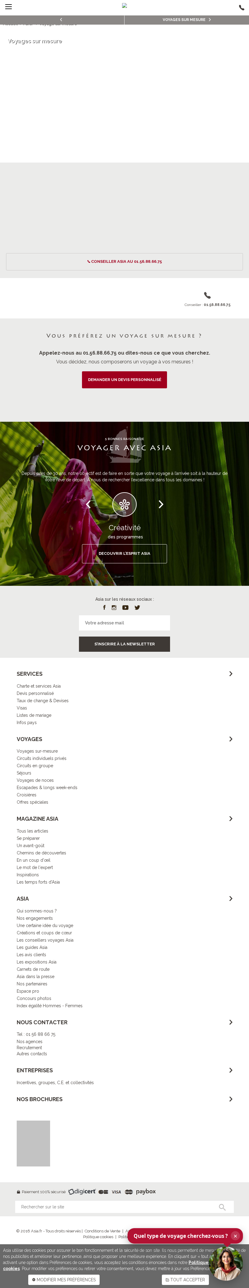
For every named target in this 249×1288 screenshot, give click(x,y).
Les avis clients (31, 954)
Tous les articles (32, 831)
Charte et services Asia (39, 686)
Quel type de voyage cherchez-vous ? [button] (185, 1235)
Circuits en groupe (35, 765)
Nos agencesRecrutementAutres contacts (32, 1047)
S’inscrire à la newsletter (124, 644)
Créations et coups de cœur (44, 932)
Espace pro (28, 991)
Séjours (24, 773)
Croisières (26, 794)
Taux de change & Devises (43, 700)
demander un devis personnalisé (124, 379)
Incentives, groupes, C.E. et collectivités (55, 1082)
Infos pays (27, 722)
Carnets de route (33, 969)
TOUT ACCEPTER (187, 1279)
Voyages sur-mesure (37, 751)
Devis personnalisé (35, 693)
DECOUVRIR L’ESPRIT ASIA (124, 553)
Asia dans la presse (35, 976)
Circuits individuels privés (42, 758)
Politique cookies (98, 1237)
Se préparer (28, 838)
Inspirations (28, 874)
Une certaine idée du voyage (45, 925)
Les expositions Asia (36, 962)
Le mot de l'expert (35, 867)
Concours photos (34, 998)
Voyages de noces (35, 780)
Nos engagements (35, 918)
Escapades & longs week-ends (47, 787)
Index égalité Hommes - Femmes (50, 1005)
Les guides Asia (32, 947)
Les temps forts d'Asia (38, 882)
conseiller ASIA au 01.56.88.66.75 (126, 261)
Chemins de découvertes (41, 852)
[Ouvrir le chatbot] (226, 1264)
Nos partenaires (32, 983)
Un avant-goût (30, 845)
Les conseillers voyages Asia (45, 940)
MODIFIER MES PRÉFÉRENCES (66, 1279)
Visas (22, 708)
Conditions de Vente (102, 1231)
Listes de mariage (34, 715)
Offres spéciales (32, 802)
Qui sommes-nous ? (37, 910)
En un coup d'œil (33, 860)
